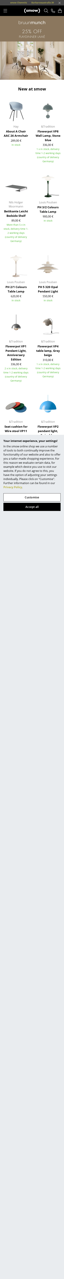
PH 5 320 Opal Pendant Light (48, 289)
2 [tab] (24, 75)
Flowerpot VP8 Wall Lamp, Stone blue (48, 135)
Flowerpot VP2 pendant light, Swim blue (48, 431)
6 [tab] (45, 75)
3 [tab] (29, 75)
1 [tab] (19, 75)
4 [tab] (34, 75)
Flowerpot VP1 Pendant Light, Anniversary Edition (15, 352)
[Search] (46, 11)
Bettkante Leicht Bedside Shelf (16, 213)
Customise (32, 497)
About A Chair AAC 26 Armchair (16, 133)
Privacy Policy (12, 487)
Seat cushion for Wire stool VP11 (16, 429)
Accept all (32, 507)
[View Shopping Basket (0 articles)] (60, 11)
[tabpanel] (32, 48)
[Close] (59, 3)
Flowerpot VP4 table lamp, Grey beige (48, 350)
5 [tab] (39, 75)
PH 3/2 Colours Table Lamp (48, 209)
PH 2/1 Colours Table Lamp (16, 289)
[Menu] (5, 11)
